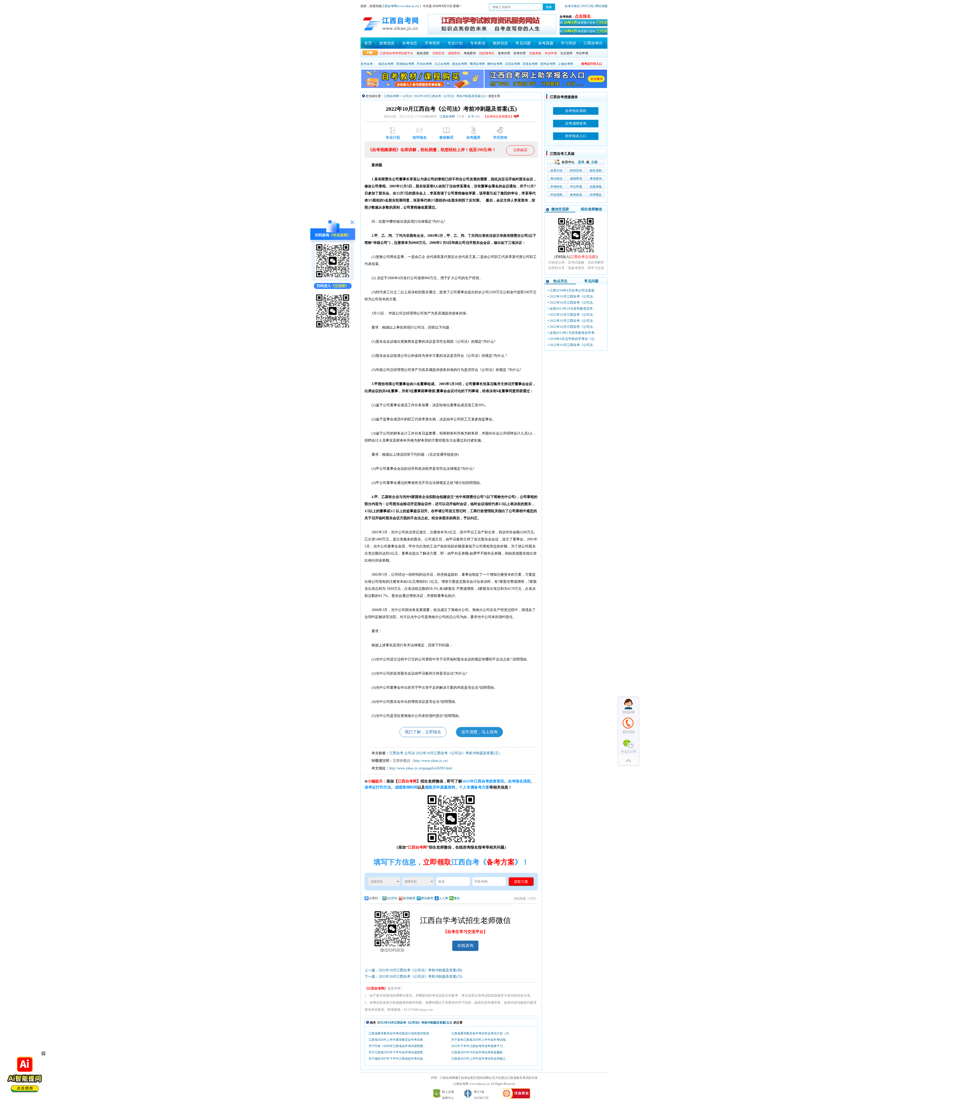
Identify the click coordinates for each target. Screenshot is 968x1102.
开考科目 (556, 186)
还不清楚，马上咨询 (479, 732)
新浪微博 (409, 898)
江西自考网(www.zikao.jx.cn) (400, 6)
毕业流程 (556, 194)
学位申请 (582, 53)
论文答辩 (566, 53)
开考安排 (432, 43)
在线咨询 (465, 945)
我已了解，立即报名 (423, 732)
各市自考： (368, 64)
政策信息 (387, 43)
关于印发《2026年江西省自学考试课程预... (397, 1046)
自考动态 (409, 43)
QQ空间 (392, 898)
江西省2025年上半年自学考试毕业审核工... (479, 1058)
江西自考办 (593, 43)
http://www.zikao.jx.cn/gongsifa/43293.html (420, 768)
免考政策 (576, 194)
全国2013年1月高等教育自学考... (573, 333)
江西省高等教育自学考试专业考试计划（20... (481, 1033)
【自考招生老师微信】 (498, 116)
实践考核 (596, 186)
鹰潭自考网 (477, 64)
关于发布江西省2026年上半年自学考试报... (479, 1039)
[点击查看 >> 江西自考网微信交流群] (332, 328)
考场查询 (470, 53)
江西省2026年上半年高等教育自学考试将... (397, 1039)
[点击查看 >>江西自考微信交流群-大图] (576, 253)
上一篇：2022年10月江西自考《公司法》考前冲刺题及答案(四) (413, 970)
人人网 (443, 898)
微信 (457, 898)
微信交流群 (560, 209)
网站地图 (601, 6)
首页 (368, 43)
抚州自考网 (547, 64)
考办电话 (556, 178)
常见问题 (523, 43)
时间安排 (576, 170)
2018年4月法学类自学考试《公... (573, 339)
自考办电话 (572, 6)
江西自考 (396, 753)
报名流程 (423, 53)
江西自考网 (391, 96)
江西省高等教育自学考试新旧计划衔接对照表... (400, 1033)
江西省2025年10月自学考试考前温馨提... (478, 1052)
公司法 (406, 96)
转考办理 (519, 53)
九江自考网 (441, 64)
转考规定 (596, 194)
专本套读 (477, 43)
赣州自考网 (494, 64)
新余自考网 (459, 64)
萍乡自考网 (424, 64)
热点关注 (560, 281)
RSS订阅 (588, 6)
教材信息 (500, 43)
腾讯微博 (427, 898)
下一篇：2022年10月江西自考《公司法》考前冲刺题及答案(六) (413, 976)
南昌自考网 (386, 64)
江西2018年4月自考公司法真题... (573, 290)
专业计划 (455, 43)
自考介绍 (556, 170)
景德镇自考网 (405, 64)
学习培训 (568, 43)
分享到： (375, 898)
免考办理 (504, 53)
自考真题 (545, 43)
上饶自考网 (565, 64)
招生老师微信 (591, 209)
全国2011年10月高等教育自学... (572, 308)
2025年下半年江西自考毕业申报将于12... (478, 1046)
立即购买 (520, 150)
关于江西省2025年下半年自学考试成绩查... (397, 1052)
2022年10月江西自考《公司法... (572, 296)
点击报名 (583, 16)
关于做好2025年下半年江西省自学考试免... (397, 1058)
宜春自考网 (530, 64)
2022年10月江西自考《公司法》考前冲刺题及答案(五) (450, 96)
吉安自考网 (512, 64)
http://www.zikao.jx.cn (430, 761)
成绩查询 (576, 178)
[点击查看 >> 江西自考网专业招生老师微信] (332, 278)
